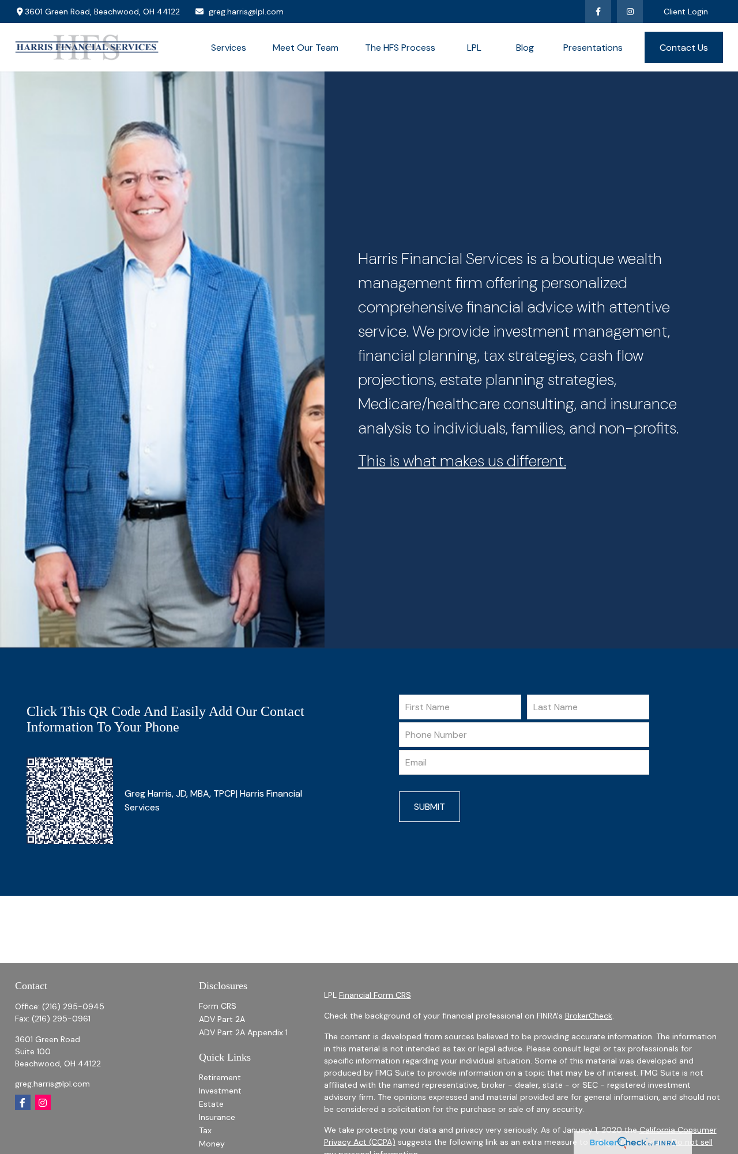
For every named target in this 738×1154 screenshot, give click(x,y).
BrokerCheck (588, 1015)
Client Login (686, 11)
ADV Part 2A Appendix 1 (243, 1032)
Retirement (220, 1077)
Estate (211, 1104)
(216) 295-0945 (73, 1006)
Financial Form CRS (375, 995)
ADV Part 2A (222, 1019)
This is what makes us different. (462, 461)
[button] (228, 47)
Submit (429, 807)
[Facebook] (598, 11)
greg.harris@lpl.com (246, 11)
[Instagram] (43, 1102)
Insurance (217, 1117)
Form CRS (217, 1006)
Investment (220, 1090)
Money (212, 1143)
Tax (205, 1130)
